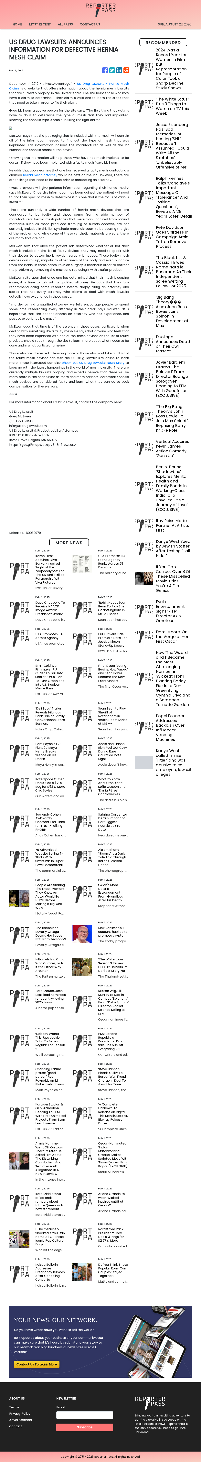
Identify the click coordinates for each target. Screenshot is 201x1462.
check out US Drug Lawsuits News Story (93, 362)
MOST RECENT (40, 24)
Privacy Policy (19, 1413)
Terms (14, 1407)
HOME (17, 24)
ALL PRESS (65, 24)
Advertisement (20, 1420)
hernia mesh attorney (40, 175)
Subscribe (84, 1427)
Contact (15, 1426)
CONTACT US (90, 24)
